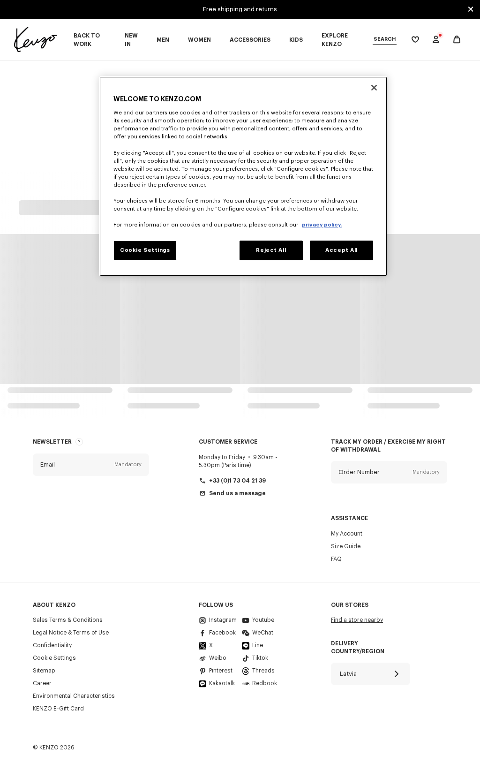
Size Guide (345, 546)
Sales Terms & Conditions (68, 620)
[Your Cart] (456, 39)
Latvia (348, 674)
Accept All (341, 250)
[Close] (374, 87)
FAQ (336, 559)
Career (42, 683)
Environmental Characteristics (74, 696)
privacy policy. (322, 224)
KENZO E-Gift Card (58, 708)
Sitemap (44, 670)
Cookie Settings (54, 658)
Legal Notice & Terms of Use (71, 632)
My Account (346, 533)
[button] (91, 464)
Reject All (271, 250)
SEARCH (385, 39)
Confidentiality (52, 645)
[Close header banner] (470, 9)
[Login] (436, 39)
